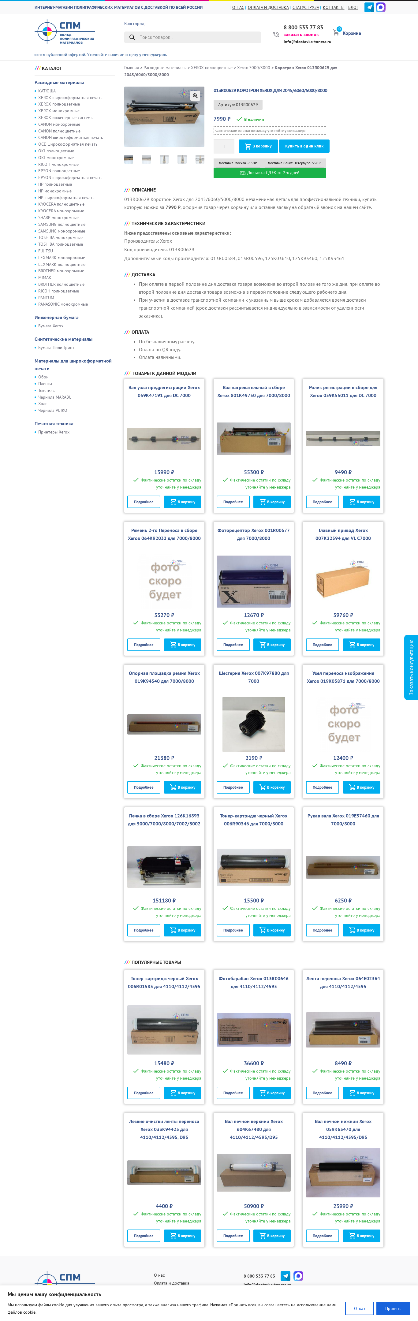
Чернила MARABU (55, 397)
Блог (353, 7)
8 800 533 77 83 (303, 27)
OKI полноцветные (56, 151)
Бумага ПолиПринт (56, 347)
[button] (195, 96)
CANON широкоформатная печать (70, 137)
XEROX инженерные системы (65, 117)
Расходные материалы (59, 82)
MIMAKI (45, 277)
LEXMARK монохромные (61, 257)
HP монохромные (55, 191)
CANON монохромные (59, 124)
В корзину (262, 146)
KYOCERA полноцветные (61, 204)
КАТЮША (47, 91)
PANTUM (46, 297)
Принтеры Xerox (53, 432)
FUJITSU (45, 251)
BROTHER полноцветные (61, 284)
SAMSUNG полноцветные (61, 224)
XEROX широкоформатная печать (70, 97)
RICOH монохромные (58, 164)
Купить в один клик (304, 146)
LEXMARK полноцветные (61, 264)
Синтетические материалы (63, 339)
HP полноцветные (55, 184)
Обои (43, 377)
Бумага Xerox (50, 326)
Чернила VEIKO (52, 410)
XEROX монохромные (59, 110)
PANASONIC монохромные (63, 304)
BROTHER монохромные (61, 271)
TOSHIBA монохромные (60, 237)
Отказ (359, 1308)
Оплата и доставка (268, 7)
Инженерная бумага (57, 317)
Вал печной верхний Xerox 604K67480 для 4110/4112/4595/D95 (254, 1129)
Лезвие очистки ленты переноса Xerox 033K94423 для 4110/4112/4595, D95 (164, 1129)
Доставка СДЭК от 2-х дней (273, 172)
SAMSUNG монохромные (61, 231)
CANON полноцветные (59, 131)
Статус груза (306, 7)
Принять (393, 1308)
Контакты (334, 7)
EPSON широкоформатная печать (70, 177)
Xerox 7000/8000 (253, 67)
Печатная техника (54, 423)
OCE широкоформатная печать (68, 144)
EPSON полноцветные (59, 170)
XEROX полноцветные (59, 104)
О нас (238, 7)
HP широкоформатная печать (66, 197)
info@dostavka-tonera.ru (307, 41)
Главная (131, 67)
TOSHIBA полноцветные (60, 244)
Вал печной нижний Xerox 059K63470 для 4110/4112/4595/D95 (343, 1129)
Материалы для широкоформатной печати (73, 365)
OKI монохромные (56, 157)
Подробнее (144, 501)
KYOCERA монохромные (61, 211)
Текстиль (46, 390)
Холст (43, 403)
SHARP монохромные (58, 217)
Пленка (45, 383)
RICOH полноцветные (58, 291)
